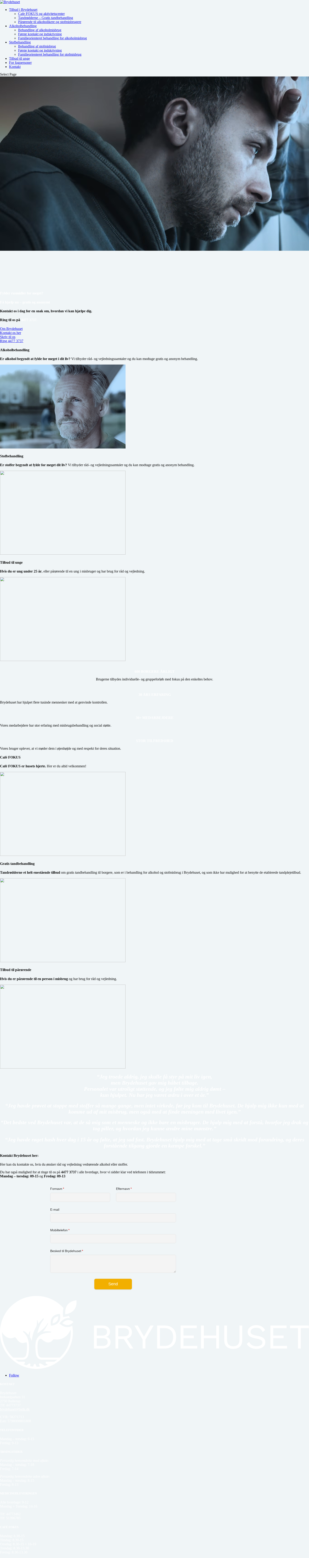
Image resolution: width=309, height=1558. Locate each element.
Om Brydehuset (11, 329)
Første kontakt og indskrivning (40, 34)
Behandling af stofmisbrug (37, 46)
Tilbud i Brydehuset (23, 10)
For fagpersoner (20, 62)
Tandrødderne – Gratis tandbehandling (45, 18)
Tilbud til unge (19, 58)
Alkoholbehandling (23, 26)
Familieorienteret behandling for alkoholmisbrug (52, 38)
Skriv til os (7, 337)
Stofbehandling (20, 42)
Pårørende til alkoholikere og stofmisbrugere (49, 22)
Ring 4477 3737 (11, 341)
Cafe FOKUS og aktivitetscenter (41, 14)
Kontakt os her (10, 333)
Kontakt (15, 67)
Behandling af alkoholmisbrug (39, 30)
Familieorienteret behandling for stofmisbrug (49, 54)
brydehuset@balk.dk (15, 1409)
